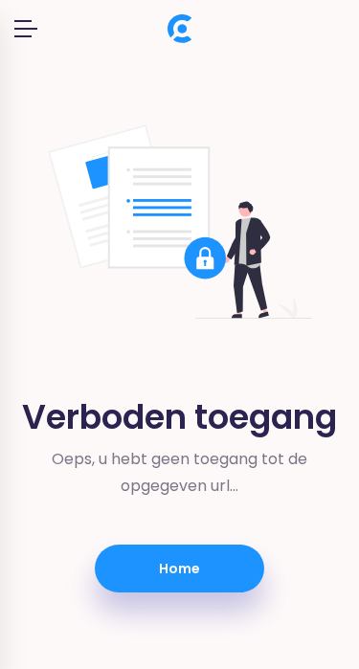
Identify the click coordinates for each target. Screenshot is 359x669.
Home (179, 568)
